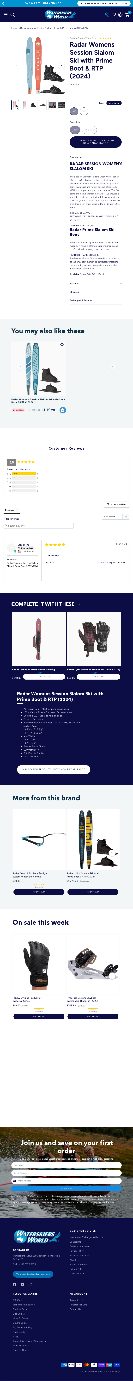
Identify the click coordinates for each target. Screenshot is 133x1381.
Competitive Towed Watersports (29, 1341)
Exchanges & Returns (81, 300)
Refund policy (77, 1269)
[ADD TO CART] (63, 410)
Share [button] (51, 562)
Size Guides (19, 1313)
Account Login (77, 1300)
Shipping (74, 292)
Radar (73, 38)
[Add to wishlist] (62, 344)
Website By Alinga (112, 1371)
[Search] (12, 15)
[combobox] (14, 1181)
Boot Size (75, 122)
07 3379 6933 (28, 1264)
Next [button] (61, 65)
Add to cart (39, 892)
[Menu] (5, 14)
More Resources (21, 1345)
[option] (38, 65)
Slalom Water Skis (87, 38)
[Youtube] (22, 1284)
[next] (112, 854)
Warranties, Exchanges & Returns (86, 1237)
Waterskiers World (95, 1371)
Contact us (75, 1309)
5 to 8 (75, 130)
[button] (119, 562)
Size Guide (114, 103)
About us (74, 1260)
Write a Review (118, 504)
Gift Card (17, 1300)
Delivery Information (80, 1246)
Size (109, 103)
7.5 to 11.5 (89, 130)
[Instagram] (30, 1284)
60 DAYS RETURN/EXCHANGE (43, 3)
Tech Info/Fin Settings (24, 1304)
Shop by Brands (21, 1350)
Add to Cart (44, 677)
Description (76, 157)
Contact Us (75, 1241)
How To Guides (21, 1318)
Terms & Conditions (80, 1255)
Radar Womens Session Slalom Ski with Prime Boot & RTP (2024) (54, 28)
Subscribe (66, 1188)
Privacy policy (77, 1250)
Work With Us (77, 1273)
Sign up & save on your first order (104, 3)
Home (14, 28)
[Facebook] (14, 1284)
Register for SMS (79, 1304)
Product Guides (21, 1309)
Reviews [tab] (9, 510)
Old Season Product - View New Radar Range (96, 142)
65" (74, 111)
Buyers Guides (20, 1322)
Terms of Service (78, 1264)
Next (83, 3)
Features (74, 283)
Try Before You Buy (22, 1327)
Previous (3, 3)
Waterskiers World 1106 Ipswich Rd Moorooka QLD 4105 (36, 1257)
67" (84, 111)
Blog (15, 1336)
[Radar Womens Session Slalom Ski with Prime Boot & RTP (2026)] (38, 368)
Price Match (19, 1332)
